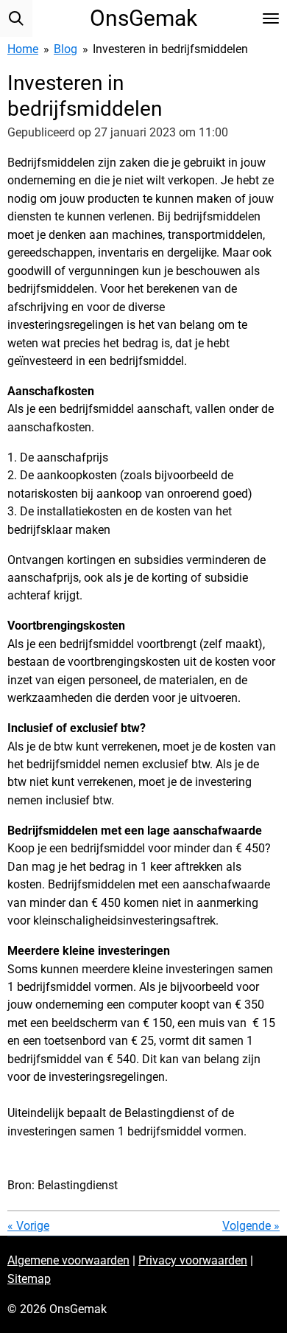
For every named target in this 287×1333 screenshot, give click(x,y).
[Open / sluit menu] (271, 18)
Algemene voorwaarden (68, 1260)
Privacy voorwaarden (192, 1260)
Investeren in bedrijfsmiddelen (170, 49)
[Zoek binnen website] (16, 18)
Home (22, 49)
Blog (65, 49)
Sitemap (29, 1279)
